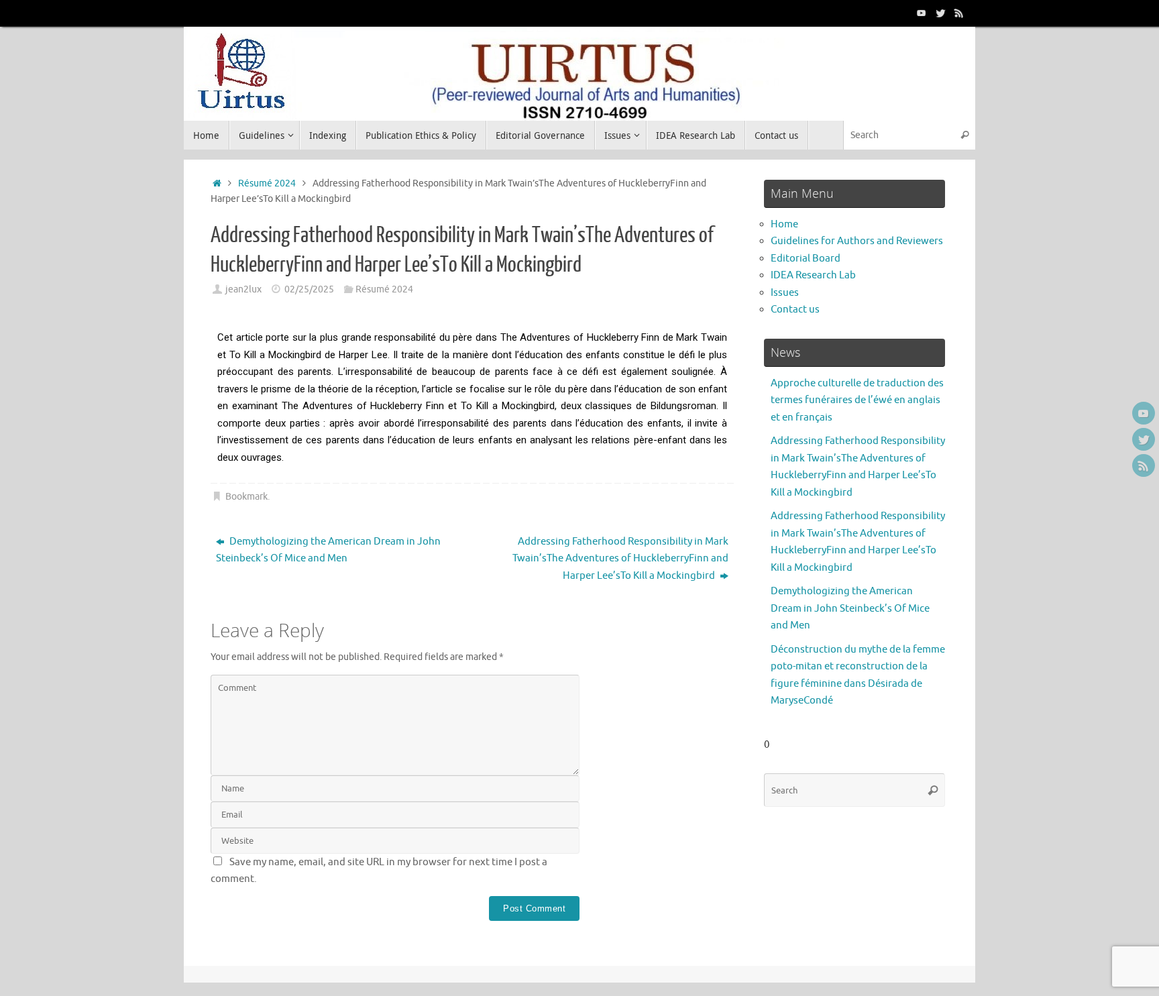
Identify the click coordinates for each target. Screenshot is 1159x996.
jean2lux (243, 289)
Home (784, 224)
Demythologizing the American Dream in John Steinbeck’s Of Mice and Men (328, 550)
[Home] (217, 183)
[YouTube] (921, 12)
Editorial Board (805, 258)
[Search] (964, 135)
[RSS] (959, 12)
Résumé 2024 (267, 183)
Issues (785, 292)
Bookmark (246, 496)
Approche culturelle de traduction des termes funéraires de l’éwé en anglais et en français (857, 400)
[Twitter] (940, 12)
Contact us (795, 309)
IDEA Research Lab (813, 275)
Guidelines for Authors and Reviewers (857, 241)
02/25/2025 (309, 289)
